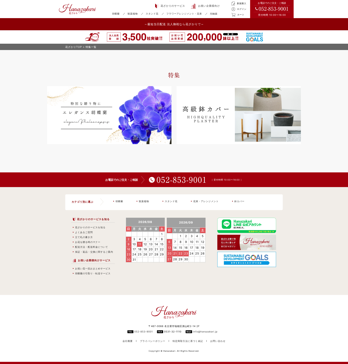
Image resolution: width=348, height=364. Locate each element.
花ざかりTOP (73, 46)
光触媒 (214, 13)
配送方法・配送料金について (91, 246)
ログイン (241, 9)
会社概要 (128, 341)
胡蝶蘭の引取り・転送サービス (93, 273)
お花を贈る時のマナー (87, 242)
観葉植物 (133, 13)
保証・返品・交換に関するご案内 (94, 251)
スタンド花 (152, 13)
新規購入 (241, 3)
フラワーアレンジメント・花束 (184, 13)
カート (240, 14)
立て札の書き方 (84, 237)
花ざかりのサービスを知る (90, 227)
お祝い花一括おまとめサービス (93, 268)
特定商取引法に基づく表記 (188, 341)
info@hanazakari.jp (205, 331)
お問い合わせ (217, 341)
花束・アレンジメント (206, 201)
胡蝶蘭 (116, 13)
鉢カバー (239, 201)
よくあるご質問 (84, 232)
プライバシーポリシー (152, 341)
